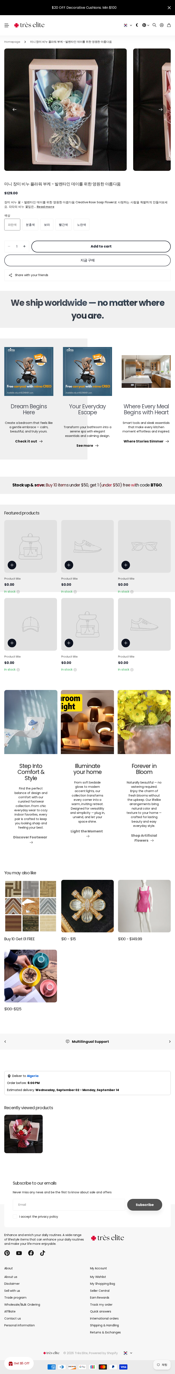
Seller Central (99, 1291)
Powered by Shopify (103, 1353)
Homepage (12, 42)
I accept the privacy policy (38, 1216)
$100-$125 (13, 1009)
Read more (45, 207)
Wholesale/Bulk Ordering (22, 1304)
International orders (104, 1318)
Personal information (19, 1325)
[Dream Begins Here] (28, 374)
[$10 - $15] (87, 906)
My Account (98, 1268)
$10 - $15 (68, 939)
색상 (7, 215)
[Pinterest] (7, 1253)
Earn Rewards (99, 1297)
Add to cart (101, 246)
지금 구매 (87, 260)
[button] (14, 109)
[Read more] (145, 25)
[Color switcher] (137, 25)
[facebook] (31, 1253)
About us (10, 1277)
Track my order (101, 1304)
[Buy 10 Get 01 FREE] (30, 906)
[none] (5, 1041)
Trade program (15, 1297)
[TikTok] (42, 1253)
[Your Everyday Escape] (87, 374)
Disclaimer (12, 1284)
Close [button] (169, 7)
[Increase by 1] (24, 246)
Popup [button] (18, 591)
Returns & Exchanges (105, 1332)
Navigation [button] (6, 25)
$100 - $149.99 (130, 939)
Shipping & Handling (104, 1325)
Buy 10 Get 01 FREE (19, 939)
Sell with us (12, 1291)
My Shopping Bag (102, 1284)
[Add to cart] (12, 565)
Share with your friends (31, 275)
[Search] (154, 25)
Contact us (12, 1318)
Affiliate (10, 1311)
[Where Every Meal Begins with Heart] (146, 374)
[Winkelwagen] (169, 25)
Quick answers (100, 1311)
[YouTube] (19, 1253)
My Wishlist (98, 1277)
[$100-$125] (30, 976)
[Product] (30, 546)
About (8, 1268)
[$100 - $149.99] (144, 906)
